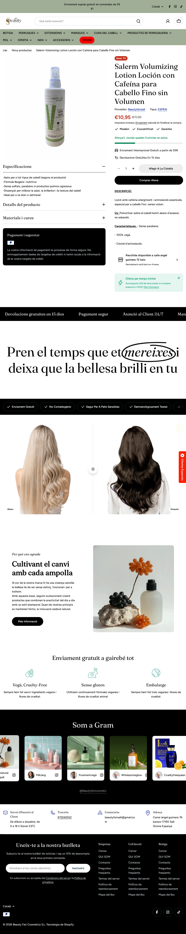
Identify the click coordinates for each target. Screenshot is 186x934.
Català (156, 6)
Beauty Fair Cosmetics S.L (29, 924)
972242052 (65, 817)
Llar (5, 50)
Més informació (151, 287)
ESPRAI (162, 109)
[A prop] (178, 277)
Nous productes (22, 50)
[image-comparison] (93, 469)
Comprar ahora (149, 180)
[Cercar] (138, 21)
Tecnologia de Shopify (60, 924)
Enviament (141, 122)
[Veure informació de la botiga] (177, 260)
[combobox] (89, 21)
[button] (182, 467)
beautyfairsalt (136, 109)
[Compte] (168, 21)
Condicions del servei (58, 878)
